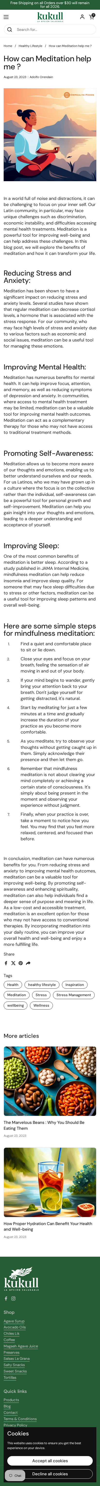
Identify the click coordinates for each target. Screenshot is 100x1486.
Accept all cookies (50, 1460)
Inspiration (75, 984)
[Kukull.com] (50, 17)
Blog (7, 1406)
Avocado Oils (15, 1327)
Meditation (16, 995)
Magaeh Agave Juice (21, 1346)
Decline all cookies (50, 1474)
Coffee (9, 1339)
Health (12, 984)
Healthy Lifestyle (30, 46)
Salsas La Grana (17, 1358)
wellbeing (15, 1005)
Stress (41, 995)
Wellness (41, 1005)
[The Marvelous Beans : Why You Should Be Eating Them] (50, 1081)
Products (11, 1399)
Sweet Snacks (15, 1371)
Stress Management (74, 995)
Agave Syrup (14, 1321)
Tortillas (10, 1377)
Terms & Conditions (20, 1418)
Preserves (11, 1352)
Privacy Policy (15, 1425)
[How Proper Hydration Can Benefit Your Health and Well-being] (50, 1182)
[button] (91, 17)
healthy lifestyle (42, 984)
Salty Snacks (14, 1364)
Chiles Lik (11, 1333)
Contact (11, 1412)
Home (8, 46)
